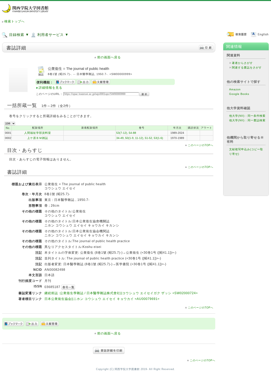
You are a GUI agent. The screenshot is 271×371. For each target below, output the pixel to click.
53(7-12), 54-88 (126, 132)
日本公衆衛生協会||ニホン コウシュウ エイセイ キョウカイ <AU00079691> (102, 299)
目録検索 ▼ (18, 35)
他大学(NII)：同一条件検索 (247, 115)
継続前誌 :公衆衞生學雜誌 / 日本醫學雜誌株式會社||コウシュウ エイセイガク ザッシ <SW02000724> (121, 293)
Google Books (239, 93)
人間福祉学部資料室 (37, 132)
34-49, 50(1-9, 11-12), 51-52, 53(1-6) (139, 138)
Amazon (235, 89)
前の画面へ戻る (109, 57)
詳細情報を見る (50, 87)
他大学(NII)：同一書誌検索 (247, 120)
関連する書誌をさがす (247, 67)
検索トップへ (14, 21)
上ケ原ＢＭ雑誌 (37, 138)
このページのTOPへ (200, 145)
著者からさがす (242, 63)
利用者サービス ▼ (52, 35)
